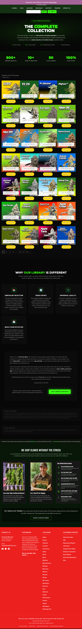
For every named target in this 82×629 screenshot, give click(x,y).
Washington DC (47, 609)
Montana (45, 574)
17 (23, 252)
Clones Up (42, 377)
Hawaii (44, 551)
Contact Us (66, 8)
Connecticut (46, 549)
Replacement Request (69, 543)
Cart (53, 11)
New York (45, 586)
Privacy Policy (32, 626)
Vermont (45, 600)
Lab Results (66, 546)
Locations (29, 8)
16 (20, 252)
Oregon (45, 594)
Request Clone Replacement (41, 518)
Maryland (45, 560)
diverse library (27, 359)
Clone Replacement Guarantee (56, 626)
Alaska (44, 537)
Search (44, 11)
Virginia (45, 603)
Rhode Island (46, 597)
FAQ (64, 540)
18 (27, 252)
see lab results (56, 441)
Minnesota (45, 569)
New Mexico (46, 583)
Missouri (45, 571)
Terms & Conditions (23, 626)
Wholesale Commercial (69, 551)
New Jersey (46, 580)
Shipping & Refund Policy (42, 626)
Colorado (45, 546)
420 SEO (45, 383)
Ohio (44, 589)
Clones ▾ (14, 8)
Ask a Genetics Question (59, 391)
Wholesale (39, 8)
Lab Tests (48, 8)
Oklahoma (45, 592)
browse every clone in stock (42, 379)
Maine (44, 557)
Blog (21, 8)
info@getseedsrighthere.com (9, 545)
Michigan (45, 566)
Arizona (45, 540)
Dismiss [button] (55, 2)
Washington (46, 606)
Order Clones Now (68, 537)
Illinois (44, 554)
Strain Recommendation (69, 557)
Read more (11, 101)
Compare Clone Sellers (69, 549)
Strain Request (67, 554)
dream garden (42, 373)
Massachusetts (47, 563)
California (45, 543)
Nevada (45, 577)
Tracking (57, 8)
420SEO (32, 430)
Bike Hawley (32, 441)
